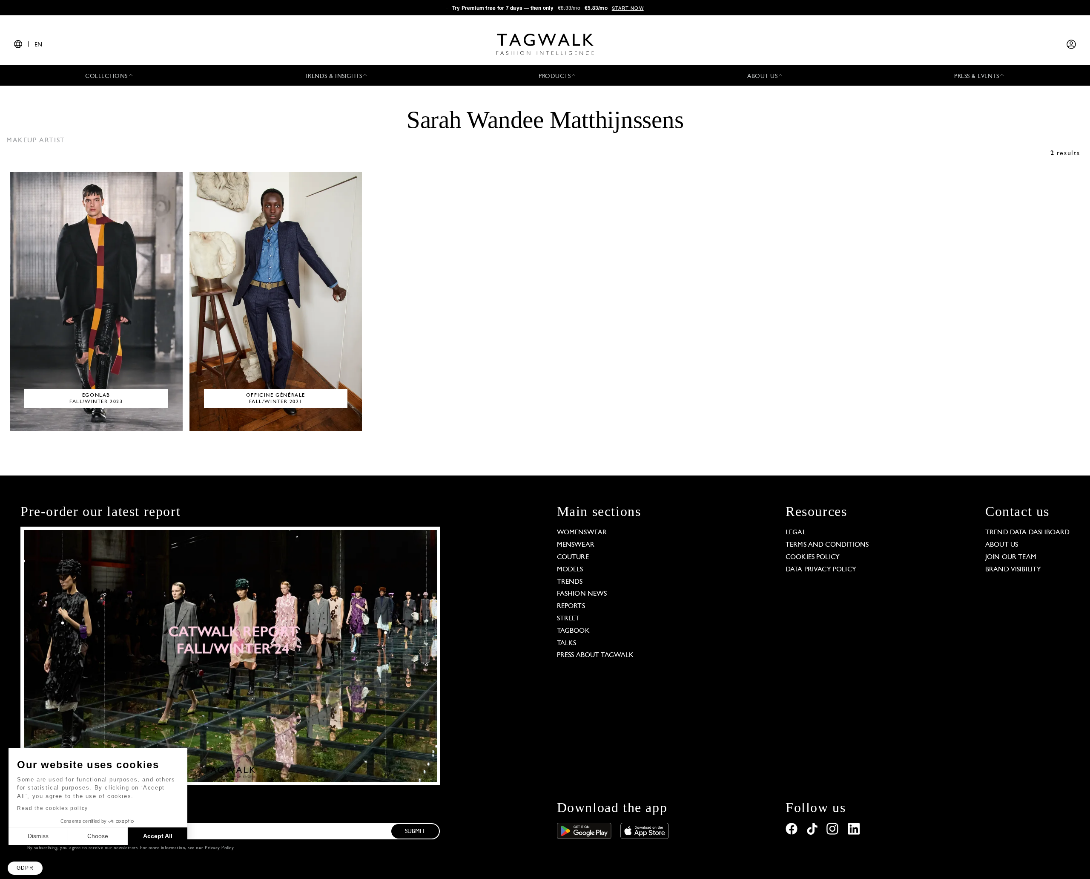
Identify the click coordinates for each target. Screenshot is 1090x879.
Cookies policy (813, 557)
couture (573, 557)
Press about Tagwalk (595, 655)
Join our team (1010, 557)
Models (570, 569)
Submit (415, 831)
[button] (25, 868)
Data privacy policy (821, 569)
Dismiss (38, 836)
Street (568, 618)
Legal (796, 532)
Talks (567, 643)
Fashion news (582, 594)
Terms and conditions (827, 545)
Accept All (157, 836)
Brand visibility (1013, 569)
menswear (575, 545)
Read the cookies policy (52, 808)
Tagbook (573, 631)
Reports (571, 606)
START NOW (628, 7)
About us (1001, 545)
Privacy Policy (219, 848)
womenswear (582, 532)
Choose (97, 836)
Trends (570, 582)
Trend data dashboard (1027, 532)
